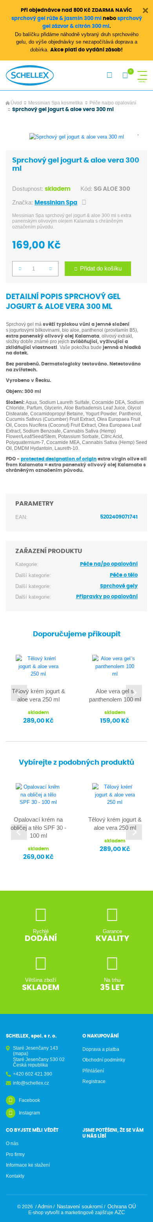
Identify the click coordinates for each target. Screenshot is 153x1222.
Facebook (29, 1100)
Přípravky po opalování (107, 596)
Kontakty (15, 1176)
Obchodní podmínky (103, 1060)
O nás (12, 1143)
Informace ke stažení (28, 1165)
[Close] (145, 10)
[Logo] (30, 75)
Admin (45, 1206)
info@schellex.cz (31, 1083)
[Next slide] (134, 693)
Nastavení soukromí (80, 1206)
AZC (120, 1212)
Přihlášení (93, 1071)
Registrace (94, 1081)
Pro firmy (15, 1154)
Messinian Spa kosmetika (55, 103)
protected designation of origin (59, 459)
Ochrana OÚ (121, 1206)
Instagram (29, 1113)
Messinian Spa (56, 203)
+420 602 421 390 (32, 1074)
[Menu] (142, 75)
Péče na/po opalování (112, 103)
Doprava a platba (100, 1049)
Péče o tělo (124, 575)
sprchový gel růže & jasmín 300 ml (56, 18)
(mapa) (20, 1053)
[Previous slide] (19, 693)
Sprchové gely (119, 586)
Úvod (16, 103)
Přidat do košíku (101, 268)
